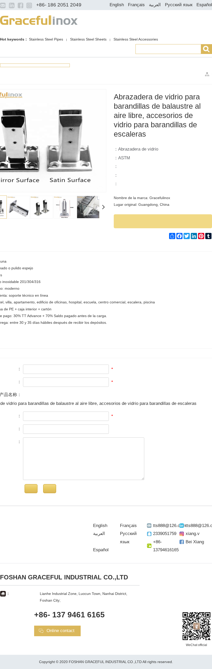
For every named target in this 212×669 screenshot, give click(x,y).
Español (204, 4)
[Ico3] (20, 5)
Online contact (60, 630)
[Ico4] (29, 5)
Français (136, 4)
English (117, 4)
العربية (155, 4)
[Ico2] (11, 5)
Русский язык (178, 4)
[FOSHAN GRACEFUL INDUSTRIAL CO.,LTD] (39, 20)
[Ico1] (3, 5)
